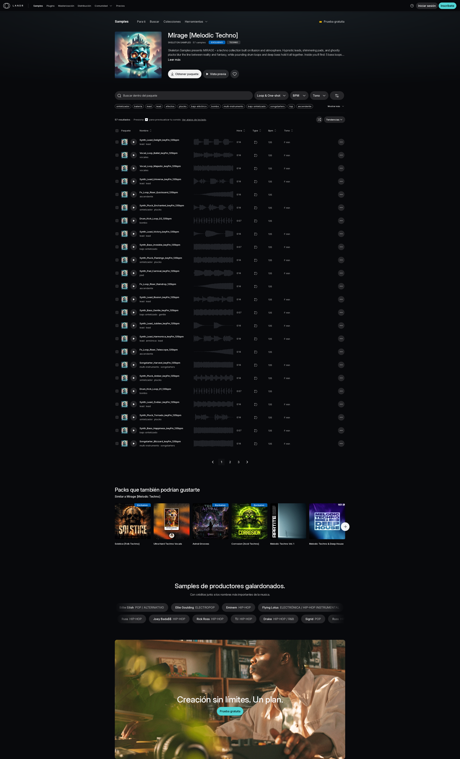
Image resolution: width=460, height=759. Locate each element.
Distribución (84, 5)
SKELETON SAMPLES (179, 42)
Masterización (66, 5)
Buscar (154, 21)
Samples (38, 5)
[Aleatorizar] (319, 119)
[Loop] (255, 142)
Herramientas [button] (194, 21)
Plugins (51, 5)
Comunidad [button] (101, 5)
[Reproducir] (138, 55)
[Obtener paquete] (143, 521)
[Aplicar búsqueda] (119, 95)
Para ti (141, 21)
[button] (412, 6)
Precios (120, 5)
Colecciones (172, 21)
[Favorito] (234, 74)
